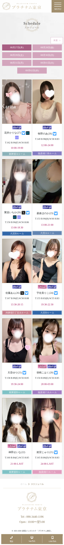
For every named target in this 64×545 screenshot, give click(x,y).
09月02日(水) (32, 70)
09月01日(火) (47, 62)
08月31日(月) (16, 62)
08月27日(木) (16, 47)
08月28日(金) (47, 47)
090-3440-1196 (35, 516)
